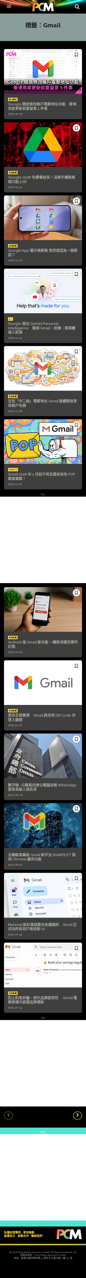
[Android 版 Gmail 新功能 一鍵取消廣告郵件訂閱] (43, 609)
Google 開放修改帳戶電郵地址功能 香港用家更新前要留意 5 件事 (42, 106)
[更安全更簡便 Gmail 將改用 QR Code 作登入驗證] (43, 682)
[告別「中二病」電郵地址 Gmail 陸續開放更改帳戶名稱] (43, 368)
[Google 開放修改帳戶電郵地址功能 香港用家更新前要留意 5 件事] (43, 71)
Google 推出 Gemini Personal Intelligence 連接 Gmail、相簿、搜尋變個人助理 (41, 328)
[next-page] (77, 1116)
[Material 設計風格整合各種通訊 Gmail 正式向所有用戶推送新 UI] (43, 895)
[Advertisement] (43, 540)
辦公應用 (13, 100)
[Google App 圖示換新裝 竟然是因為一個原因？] (43, 217)
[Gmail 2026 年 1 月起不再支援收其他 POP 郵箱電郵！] (43, 441)
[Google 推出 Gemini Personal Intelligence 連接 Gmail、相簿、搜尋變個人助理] (43, 291)
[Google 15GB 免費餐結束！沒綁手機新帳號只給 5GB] (43, 144)
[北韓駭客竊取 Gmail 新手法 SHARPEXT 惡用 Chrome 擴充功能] (43, 825)
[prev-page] (8, 1116)
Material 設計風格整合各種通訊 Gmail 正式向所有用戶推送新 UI (42, 927)
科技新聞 (13, 173)
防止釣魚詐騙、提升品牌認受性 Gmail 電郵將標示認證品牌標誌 (42, 1000)
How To (13, 470)
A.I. (10, 319)
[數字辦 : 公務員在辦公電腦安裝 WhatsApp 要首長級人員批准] (43, 756)
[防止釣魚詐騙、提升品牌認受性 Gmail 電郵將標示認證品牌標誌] (43, 965)
